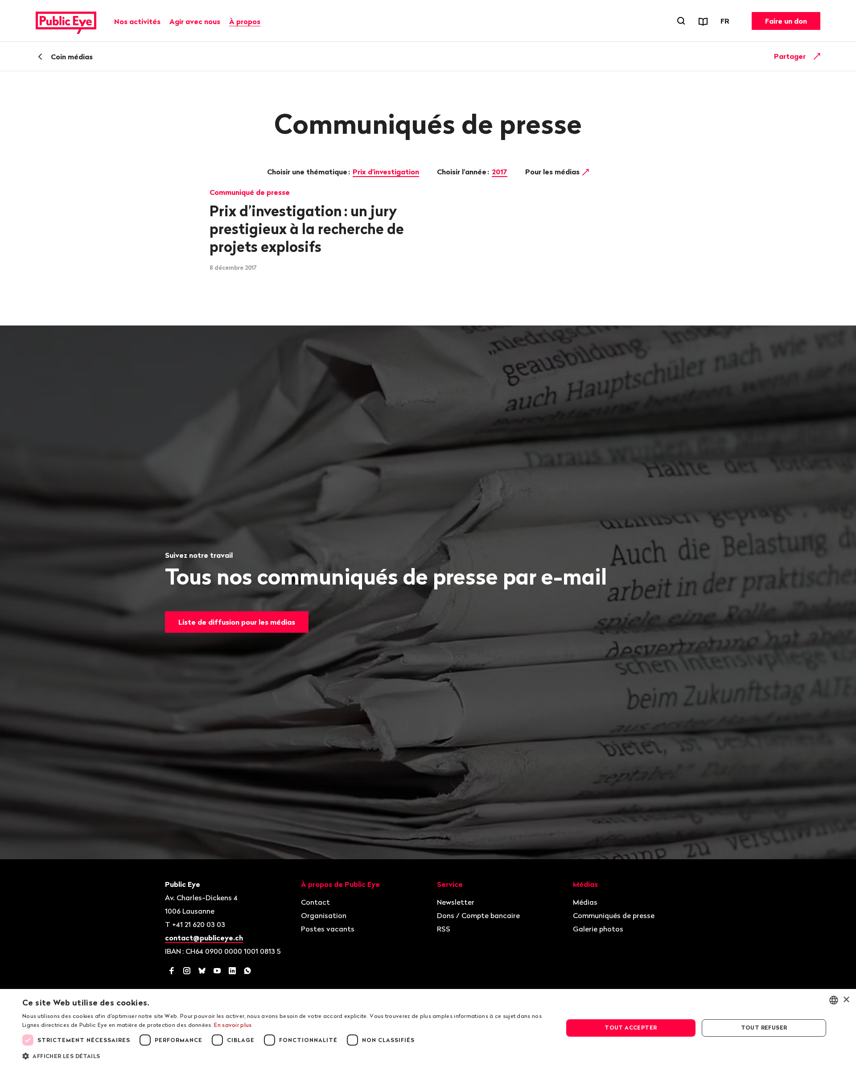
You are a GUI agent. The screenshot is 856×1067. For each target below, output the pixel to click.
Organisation (323, 915)
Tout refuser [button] (764, 1027)
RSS (443, 928)
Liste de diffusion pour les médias (236, 622)
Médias (585, 902)
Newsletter (455, 902)
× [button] (846, 1000)
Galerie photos (598, 928)
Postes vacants (327, 928)
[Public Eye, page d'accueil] (66, 21)
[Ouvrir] (817, 56)
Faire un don (786, 20)
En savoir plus (232, 1025)
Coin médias (72, 56)
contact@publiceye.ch (204, 937)
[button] (284, 1055)
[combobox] (833, 1000)
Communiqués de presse (613, 915)
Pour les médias (553, 171)
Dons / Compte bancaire (478, 915)
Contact (315, 902)
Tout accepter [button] (631, 1027)
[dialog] (428, 1028)
